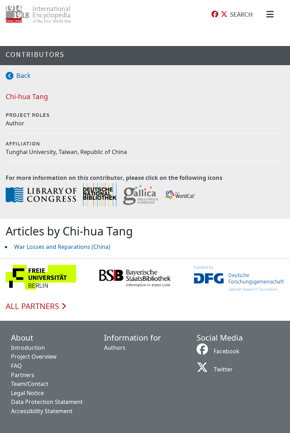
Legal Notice (27, 393)
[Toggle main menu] (271, 14)
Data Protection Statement (47, 402)
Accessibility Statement (41, 411)
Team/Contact (29, 384)
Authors (115, 348)
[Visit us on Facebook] (214, 14)
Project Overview (34, 356)
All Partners (33, 306)
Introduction (28, 348)
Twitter (223, 369)
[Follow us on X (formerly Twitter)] (224, 14)
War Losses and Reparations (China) (62, 247)
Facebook (226, 351)
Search (241, 14)
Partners (22, 375)
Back (23, 75)
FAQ (16, 366)
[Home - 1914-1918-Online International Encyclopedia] (44, 14)
